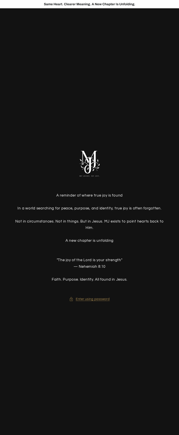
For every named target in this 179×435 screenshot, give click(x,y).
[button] (89, 299)
